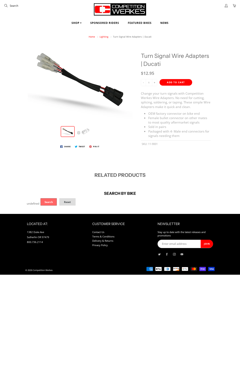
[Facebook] (167, 254)
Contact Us (98, 232)
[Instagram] (174, 254)
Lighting (104, 36)
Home (92, 36)
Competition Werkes (43, 270)
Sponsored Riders (104, 23)
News (164, 23)
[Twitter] (159, 254)
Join (207, 243)
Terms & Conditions (103, 236)
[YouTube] (182, 254)
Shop (76, 23)
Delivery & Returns (102, 240)
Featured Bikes (140, 23)
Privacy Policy (100, 245)
